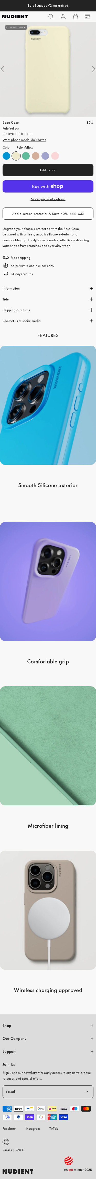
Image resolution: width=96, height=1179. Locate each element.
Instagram (33, 1128)
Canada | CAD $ (13, 1150)
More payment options (48, 199)
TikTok (53, 1128)
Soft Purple (45, 156)
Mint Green (26, 156)
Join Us (9, 1064)
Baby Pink (55, 156)
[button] (51, 16)
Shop (7, 1025)
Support (9, 1051)
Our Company (15, 1038)
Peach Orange (35, 156)
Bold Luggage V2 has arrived (48, 6)
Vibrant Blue (6, 156)
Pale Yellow (16, 156)
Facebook (9, 1128)
